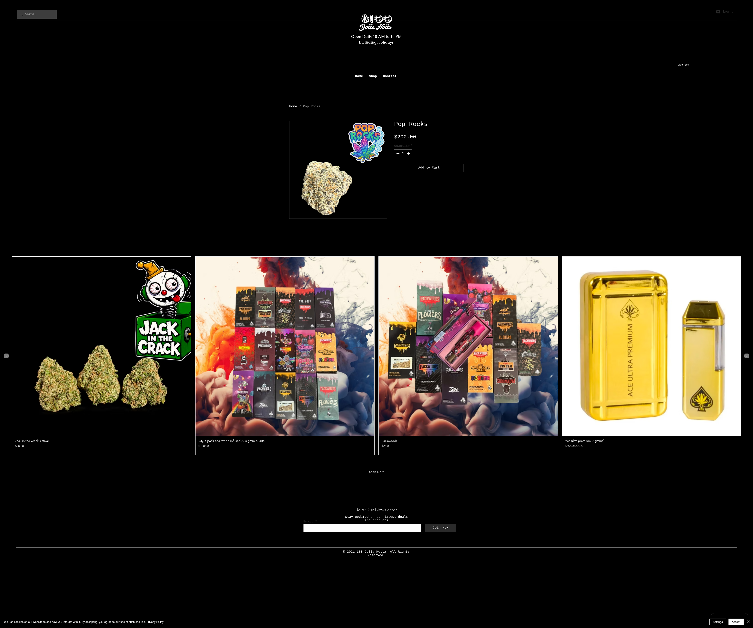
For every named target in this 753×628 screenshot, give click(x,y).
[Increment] (409, 153)
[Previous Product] (6, 356)
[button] (686, 64)
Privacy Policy (155, 622)
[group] (376, 355)
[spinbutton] (403, 153)
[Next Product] (746, 356)
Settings (718, 622)
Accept (736, 622)
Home (293, 106)
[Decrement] (397, 153)
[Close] (748, 622)
